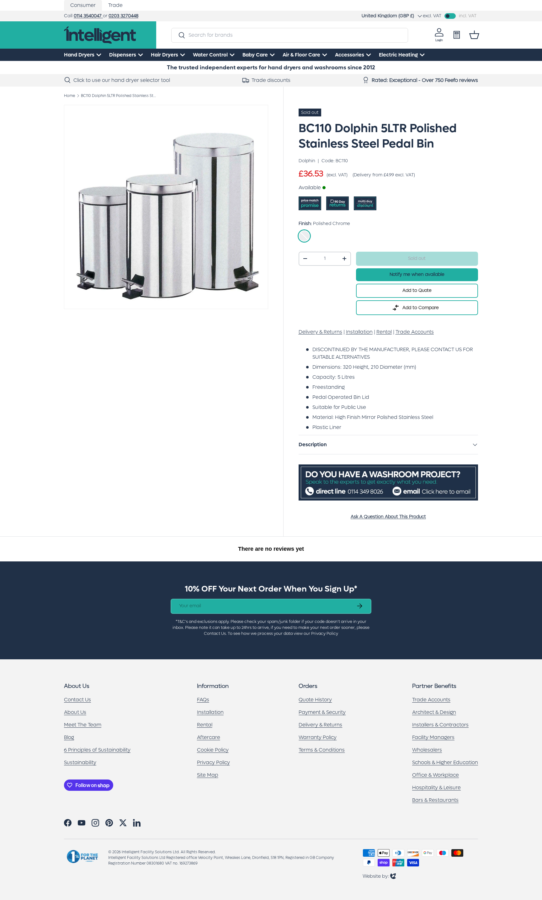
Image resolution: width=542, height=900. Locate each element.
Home (69, 96)
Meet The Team (82, 724)
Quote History (315, 699)
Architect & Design (434, 712)
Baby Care (255, 54)
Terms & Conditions (322, 750)
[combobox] (289, 35)
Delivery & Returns (320, 724)
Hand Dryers (79, 54)
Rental (204, 724)
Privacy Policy (213, 762)
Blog (69, 737)
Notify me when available (417, 274)
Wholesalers (427, 750)
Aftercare (208, 737)
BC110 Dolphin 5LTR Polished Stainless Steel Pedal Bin (118, 96)
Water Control (210, 54)
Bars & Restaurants (435, 800)
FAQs (203, 699)
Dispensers (122, 54)
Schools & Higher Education (445, 762)
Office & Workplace (435, 775)
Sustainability (80, 762)
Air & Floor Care (301, 54)
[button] (474, 35)
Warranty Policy (318, 737)
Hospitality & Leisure (436, 787)
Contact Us (77, 699)
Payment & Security (322, 712)
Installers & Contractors (440, 724)
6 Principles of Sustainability (97, 750)
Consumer (83, 5)
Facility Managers (433, 737)
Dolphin (307, 161)
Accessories (349, 54)
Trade (115, 5)
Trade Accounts (431, 699)
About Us (75, 712)
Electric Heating (398, 54)
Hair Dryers (164, 54)
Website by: (379, 876)
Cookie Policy (213, 750)
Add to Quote (417, 290)
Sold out (417, 258)
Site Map (207, 775)
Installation (210, 712)
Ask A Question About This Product (388, 517)
